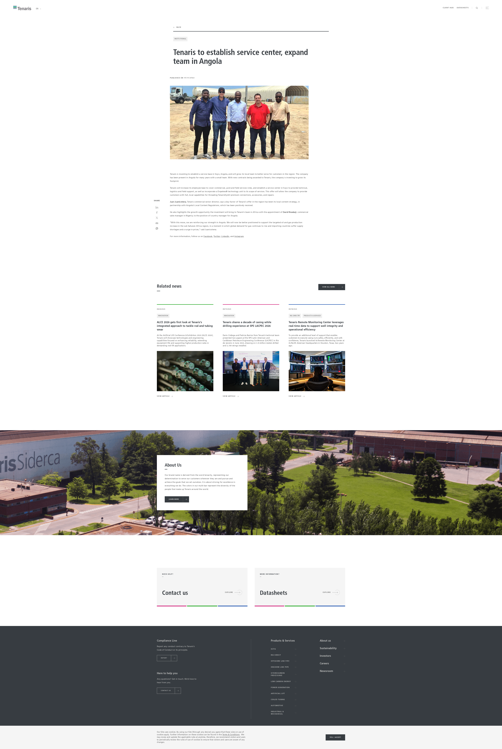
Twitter (216, 236)
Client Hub (448, 8)
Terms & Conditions (231, 735)
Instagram (239, 236)
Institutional (180, 39)
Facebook (208, 236)
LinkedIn (225, 236)
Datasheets (463, 8)
